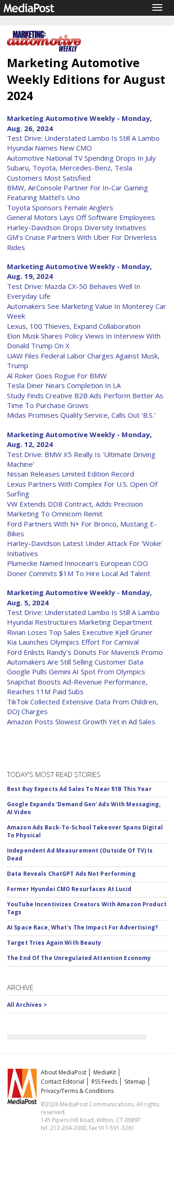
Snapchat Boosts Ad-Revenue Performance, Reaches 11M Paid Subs (77, 686)
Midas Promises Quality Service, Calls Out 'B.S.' (81, 415)
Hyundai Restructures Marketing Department (79, 622)
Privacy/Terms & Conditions (77, 1091)
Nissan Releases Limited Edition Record (70, 473)
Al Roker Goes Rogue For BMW (57, 375)
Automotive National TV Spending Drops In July (81, 158)
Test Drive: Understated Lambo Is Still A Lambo (83, 138)
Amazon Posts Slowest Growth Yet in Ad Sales (81, 721)
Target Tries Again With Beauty (54, 943)
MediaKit (104, 1072)
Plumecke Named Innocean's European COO (77, 563)
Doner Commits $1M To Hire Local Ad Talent (78, 573)
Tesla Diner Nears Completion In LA (64, 385)
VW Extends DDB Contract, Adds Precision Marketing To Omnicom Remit (75, 508)
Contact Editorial (62, 1082)
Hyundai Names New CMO (49, 147)
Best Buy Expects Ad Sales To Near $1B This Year (79, 789)
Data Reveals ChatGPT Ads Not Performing (71, 874)
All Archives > (27, 1005)
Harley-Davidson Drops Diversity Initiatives (76, 227)
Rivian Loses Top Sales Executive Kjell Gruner (80, 632)
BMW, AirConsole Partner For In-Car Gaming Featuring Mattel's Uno (77, 192)
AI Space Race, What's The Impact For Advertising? (82, 927)
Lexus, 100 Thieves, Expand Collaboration (74, 326)
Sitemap (135, 1082)
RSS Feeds (104, 1082)
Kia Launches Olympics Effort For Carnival (73, 641)
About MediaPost (63, 1072)
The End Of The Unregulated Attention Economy (79, 958)
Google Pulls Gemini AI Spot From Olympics (76, 671)
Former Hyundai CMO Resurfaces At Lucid (69, 889)
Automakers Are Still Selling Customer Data (75, 661)
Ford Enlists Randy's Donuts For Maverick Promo (85, 652)
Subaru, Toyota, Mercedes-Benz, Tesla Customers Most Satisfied (69, 172)
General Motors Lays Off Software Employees (81, 217)
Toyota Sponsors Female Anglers (60, 207)
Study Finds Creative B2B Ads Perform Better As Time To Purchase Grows (85, 400)
